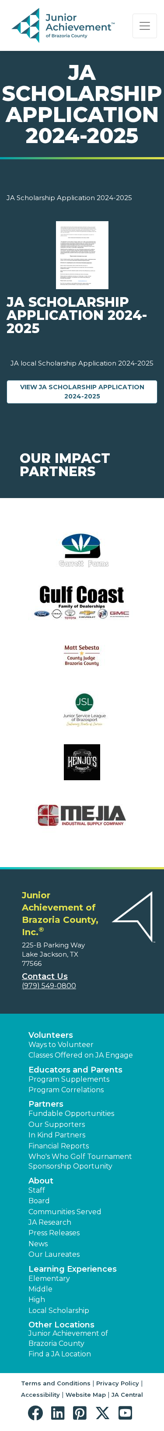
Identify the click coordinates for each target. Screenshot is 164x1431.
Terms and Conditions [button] (56, 1383)
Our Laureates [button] (54, 1254)
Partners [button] (45, 1104)
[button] (37, 1413)
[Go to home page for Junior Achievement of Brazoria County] (64, 25)
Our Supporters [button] (56, 1124)
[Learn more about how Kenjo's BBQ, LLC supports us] (82, 767)
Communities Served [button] (64, 1212)
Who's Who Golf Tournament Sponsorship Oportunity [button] (80, 1161)
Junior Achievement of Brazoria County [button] (68, 1338)
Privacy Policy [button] (117, 1383)
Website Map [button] (86, 1394)
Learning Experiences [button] (72, 1269)
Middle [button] (40, 1289)
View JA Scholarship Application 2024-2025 (88, 391)
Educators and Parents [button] (75, 1070)
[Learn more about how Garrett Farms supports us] (82, 555)
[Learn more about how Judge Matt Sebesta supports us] (82, 661)
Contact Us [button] (45, 976)
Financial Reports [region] (58, 1146)
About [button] (40, 1181)
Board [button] (39, 1201)
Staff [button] (36, 1190)
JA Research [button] (49, 1222)
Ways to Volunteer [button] (61, 1044)
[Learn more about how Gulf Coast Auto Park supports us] (82, 608)
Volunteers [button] (50, 1035)
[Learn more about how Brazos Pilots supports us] (82, 714)
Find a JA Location (59, 1354)
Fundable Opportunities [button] (71, 1113)
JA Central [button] (127, 1394)
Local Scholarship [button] (58, 1310)
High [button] (36, 1299)
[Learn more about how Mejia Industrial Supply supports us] (82, 820)
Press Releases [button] (54, 1233)
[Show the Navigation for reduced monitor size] (145, 26)
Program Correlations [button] (66, 1090)
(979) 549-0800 (49, 986)
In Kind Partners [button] (56, 1135)
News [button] (38, 1244)
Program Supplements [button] (68, 1079)
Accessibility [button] (40, 1394)
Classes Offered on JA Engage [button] (80, 1055)
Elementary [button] (49, 1278)
